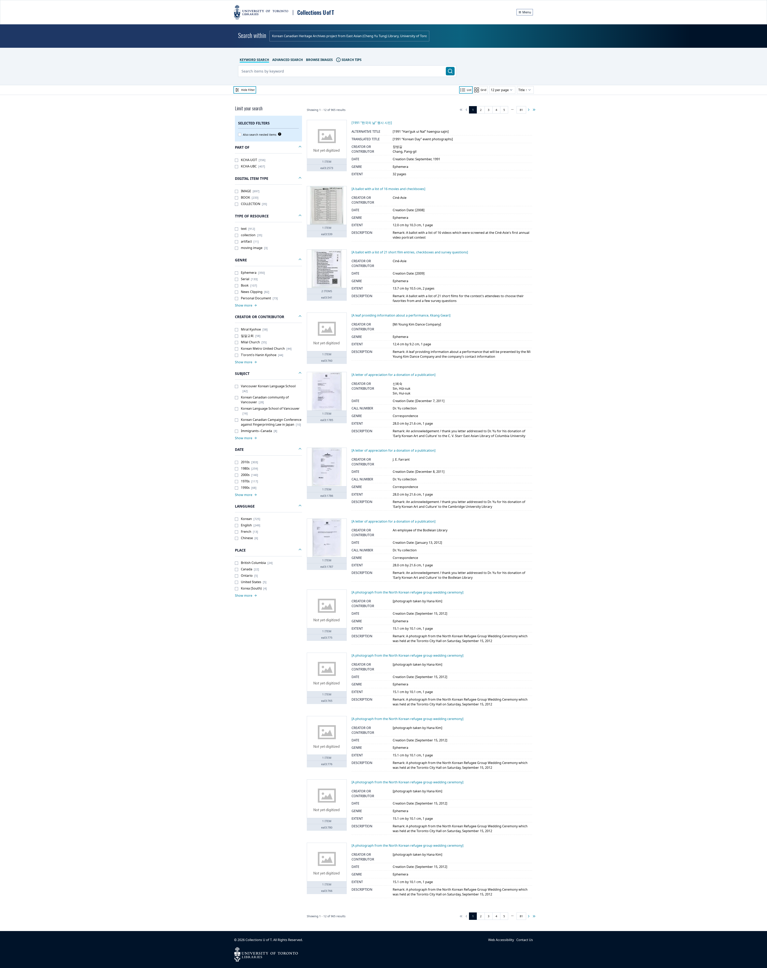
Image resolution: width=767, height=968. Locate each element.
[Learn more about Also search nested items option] (278, 134)
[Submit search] (450, 71)
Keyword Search (254, 60)
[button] (268, 147)
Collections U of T (258, 940)
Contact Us (524, 940)
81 (521, 110)
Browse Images (319, 60)
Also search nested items (259, 134)
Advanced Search (287, 60)
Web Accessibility (501, 940)
